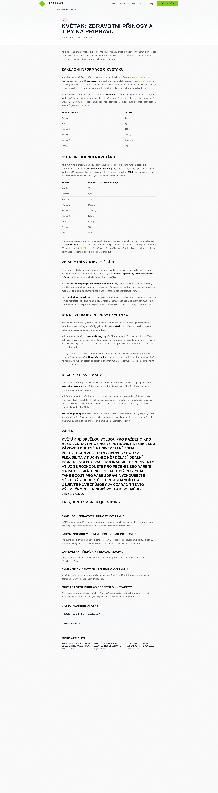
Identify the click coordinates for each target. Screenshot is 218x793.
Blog (151, 4)
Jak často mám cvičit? (74, 623)
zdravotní (134, 77)
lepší (83, 248)
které (83, 101)
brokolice (143, 80)
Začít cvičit (167, 4)
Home (42, 10)
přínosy (144, 77)
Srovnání (142, 4)
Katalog (122, 4)
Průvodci (131, 4)
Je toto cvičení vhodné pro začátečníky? (82, 614)
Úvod (113, 4)
